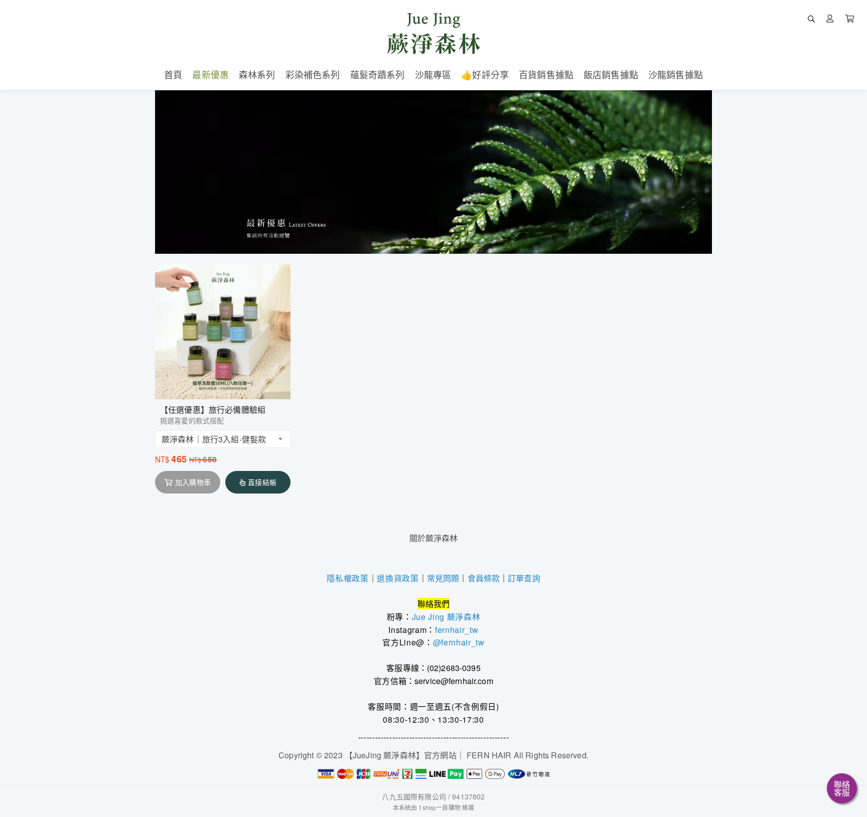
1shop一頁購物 (439, 807)
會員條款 (484, 578)
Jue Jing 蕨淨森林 (446, 616)
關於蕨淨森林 (433, 538)
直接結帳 (262, 482)
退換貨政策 (397, 578)
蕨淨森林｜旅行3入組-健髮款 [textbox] (214, 439)
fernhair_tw (456, 629)
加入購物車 (193, 482)
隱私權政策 (347, 578)
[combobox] (223, 439)
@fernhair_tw (459, 642)
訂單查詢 (524, 578)
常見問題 (443, 578)
